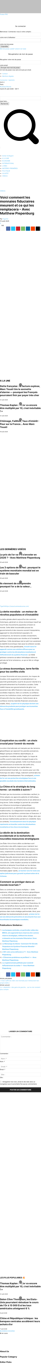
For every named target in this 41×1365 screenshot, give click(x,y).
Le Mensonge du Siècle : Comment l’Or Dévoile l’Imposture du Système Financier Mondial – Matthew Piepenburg (20, 946)
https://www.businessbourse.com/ (17, 606)
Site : (1, 1077)
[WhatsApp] (23, 229)
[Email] (38, 229)
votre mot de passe (6, 44)
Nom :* (2, 1061)
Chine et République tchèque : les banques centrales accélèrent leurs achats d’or (20, 1321)
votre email (4, 65)
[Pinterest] (18, 229)
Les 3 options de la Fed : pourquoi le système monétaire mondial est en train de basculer (20, 570)
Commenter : (4, 1053)
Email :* (2, 1069)
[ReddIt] (33, 229)
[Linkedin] (28, 229)
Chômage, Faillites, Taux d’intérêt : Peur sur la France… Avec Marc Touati (19, 424)
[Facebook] (0, 91)
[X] (0, 93)
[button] (20, 145)
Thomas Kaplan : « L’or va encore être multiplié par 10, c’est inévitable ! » (20, 408)
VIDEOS (2, 191)
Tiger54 (5, 219)
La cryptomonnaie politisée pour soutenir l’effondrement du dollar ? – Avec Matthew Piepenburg (18, 965)
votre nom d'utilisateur (7, 37)
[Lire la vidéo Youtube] (20, 724)
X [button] (39, 1356)
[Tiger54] (6, 604)
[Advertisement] (20, 316)
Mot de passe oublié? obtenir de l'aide (13, 49)
